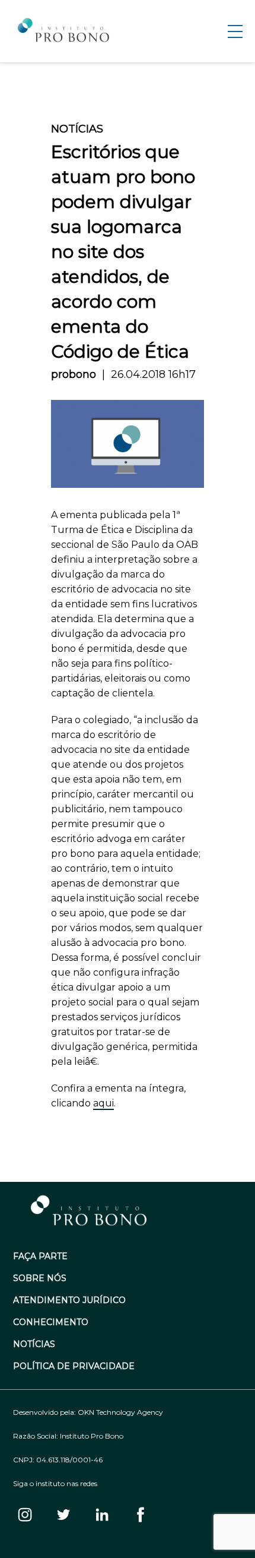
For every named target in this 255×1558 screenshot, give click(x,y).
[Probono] (64, 31)
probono (73, 374)
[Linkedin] (102, 1515)
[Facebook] (140, 1515)
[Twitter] (63, 1515)
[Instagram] (25, 1515)
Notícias (34, 1344)
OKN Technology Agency (120, 1412)
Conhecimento (50, 1322)
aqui (103, 1103)
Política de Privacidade (74, 1366)
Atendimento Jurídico (69, 1300)
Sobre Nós (39, 1278)
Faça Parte (40, 1256)
